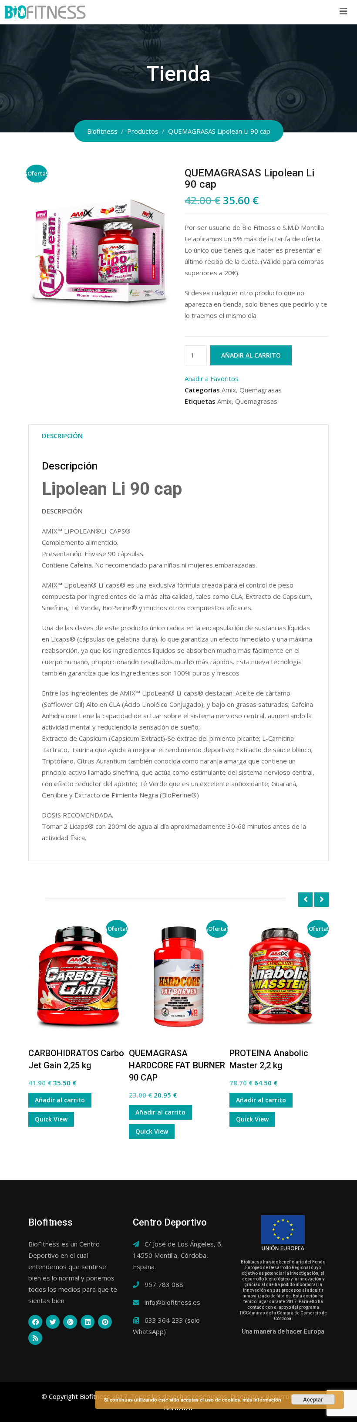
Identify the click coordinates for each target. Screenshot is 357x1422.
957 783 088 (164, 1284)
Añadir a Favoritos (212, 378)
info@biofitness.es (172, 1302)
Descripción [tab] (62, 435)
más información (261, 1399)
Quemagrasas (260, 389)
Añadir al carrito (251, 355)
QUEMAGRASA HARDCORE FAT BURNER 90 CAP (177, 1065)
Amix (229, 389)
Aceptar (313, 1399)
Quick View (51, 1119)
